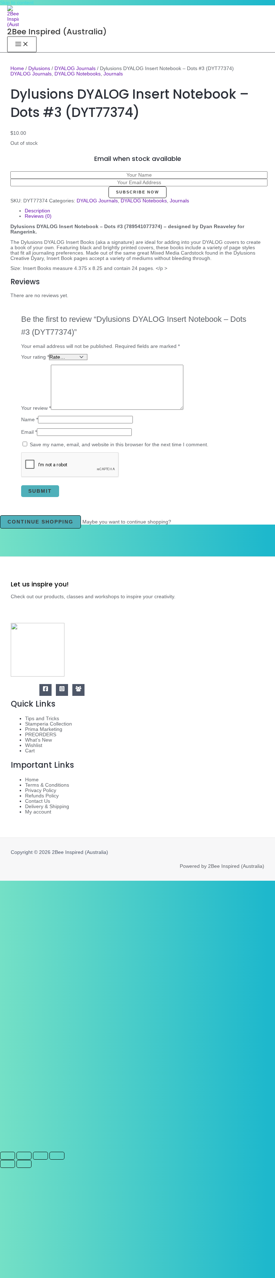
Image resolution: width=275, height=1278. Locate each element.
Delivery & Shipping (47, 806)
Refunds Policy (42, 795)
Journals (113, 74)
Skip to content (17, 2)
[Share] (40, 1156)
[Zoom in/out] (7, 1156)
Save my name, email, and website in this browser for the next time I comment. (119, 444)
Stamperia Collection (48, 724)
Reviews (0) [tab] (38, 216)
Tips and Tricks (42, 718)
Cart (30, 750)
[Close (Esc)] (56, 1156)
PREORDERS (40, 734)
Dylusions (39, 68)
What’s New (38, 740)
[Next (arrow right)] (24, 1164)
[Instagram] (62, 690)
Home (17, 68)
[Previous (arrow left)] (7, 1164)
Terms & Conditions (47, 785)
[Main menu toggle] (22, 44)
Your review (36, 408)
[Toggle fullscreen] (24, 1156)
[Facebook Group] (78, 690)
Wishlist (33, 745)
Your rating (35, 357)
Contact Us (37, 801)
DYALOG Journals (75, 68)
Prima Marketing (43, 729)
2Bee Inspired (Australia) (57, 31)
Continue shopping (40, 522)
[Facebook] (45, 690)
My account (38, 812)
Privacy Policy (40, 790)
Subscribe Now (137, 192)
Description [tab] (37, 210)
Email (29, 432)
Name (29, 419)
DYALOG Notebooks (77, 74)
